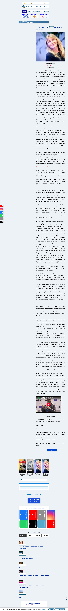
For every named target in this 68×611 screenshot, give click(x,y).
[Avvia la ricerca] (21, 479)
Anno (38, 535)
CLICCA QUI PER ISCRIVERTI (47, 3)
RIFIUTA (57, 609)
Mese (30, 535)
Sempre (46, 535)
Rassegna (43, 11)
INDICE (24, 11)
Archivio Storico (34, 485)
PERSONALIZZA (51, 609)
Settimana (22, 535)
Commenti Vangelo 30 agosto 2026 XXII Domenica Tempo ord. (31, 557)
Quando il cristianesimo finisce (29, 567)
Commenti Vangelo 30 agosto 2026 (35, 16)
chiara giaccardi (52, 450)
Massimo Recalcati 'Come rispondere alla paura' (26, 16)
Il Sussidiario (50, 65)
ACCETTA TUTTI (62, 609)
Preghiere (35, 11)
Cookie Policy (42, 609)
